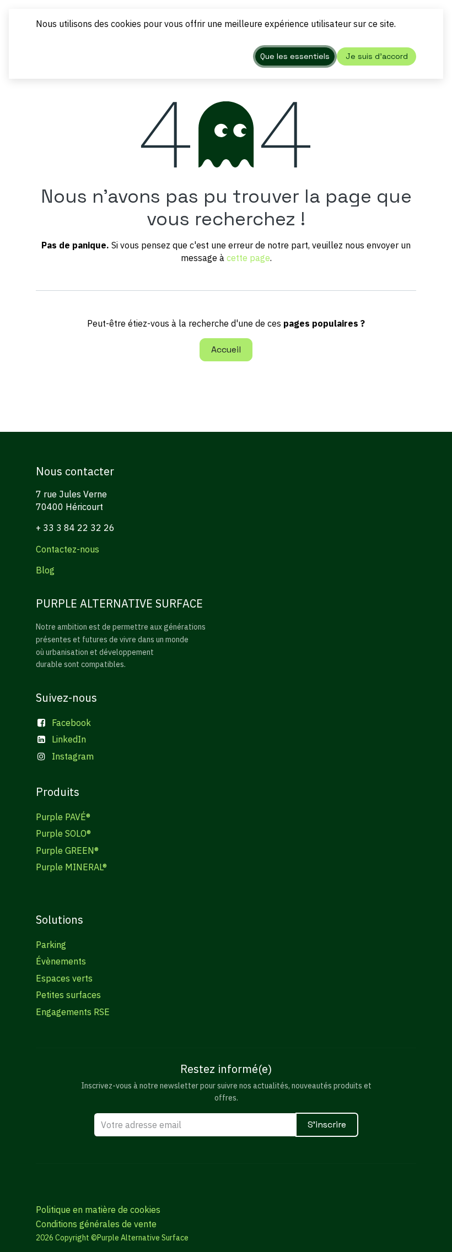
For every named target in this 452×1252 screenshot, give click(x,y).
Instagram (73, 756)
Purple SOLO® (63, 833)
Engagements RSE (73, 1011)
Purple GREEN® (67, 850)
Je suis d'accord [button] (377, 56)
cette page (248, 257)
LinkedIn (69, 739)
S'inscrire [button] (327, 1124)
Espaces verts (64, 978)
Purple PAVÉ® (63, 816)
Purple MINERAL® (71, 866)
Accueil (226, 349)
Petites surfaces (68, 994)
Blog (45, 570)
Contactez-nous (67, 549)
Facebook (71, 722)
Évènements (61, 961)
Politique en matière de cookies (98, 1209)
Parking (51, 944)
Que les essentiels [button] (295, 56)
